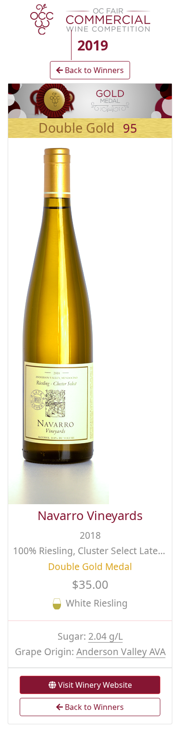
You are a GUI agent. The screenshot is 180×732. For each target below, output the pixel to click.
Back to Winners (93, 70)
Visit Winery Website (94, 685)
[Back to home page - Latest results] (90, 18)
